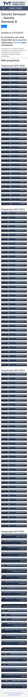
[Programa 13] (14, 152)
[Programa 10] (14, 165)
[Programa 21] (14, 117)
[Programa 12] (14, 156)
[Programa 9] (14, 169)
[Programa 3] (14, 195)
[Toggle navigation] (3, 8)
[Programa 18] (14, 130)
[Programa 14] (14, 148)
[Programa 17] (14, 135)
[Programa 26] (14, 96)
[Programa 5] (14, 187)
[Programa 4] (14, 191)
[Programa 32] (14, 70)
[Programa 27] (14, 91)
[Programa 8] (14, 174)
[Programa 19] (14, 126)
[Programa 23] (14, 109)
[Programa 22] (14, 113)
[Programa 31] (14, 74)
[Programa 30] (14, 78)
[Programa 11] (14, 161)
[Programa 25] (14, 100)
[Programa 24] (14, 104)
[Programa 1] (14, 204)
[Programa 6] (14, 182)
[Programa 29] (14, 83)
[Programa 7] (14, 178)
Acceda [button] (19, 8)
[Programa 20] (14, 122)
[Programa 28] (14, 87)
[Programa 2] (14, 200)
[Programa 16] (14, 139)
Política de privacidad (14, 695)
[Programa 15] (14, 143)
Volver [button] (4, 26)
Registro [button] (12, 8)
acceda (17, 42)
